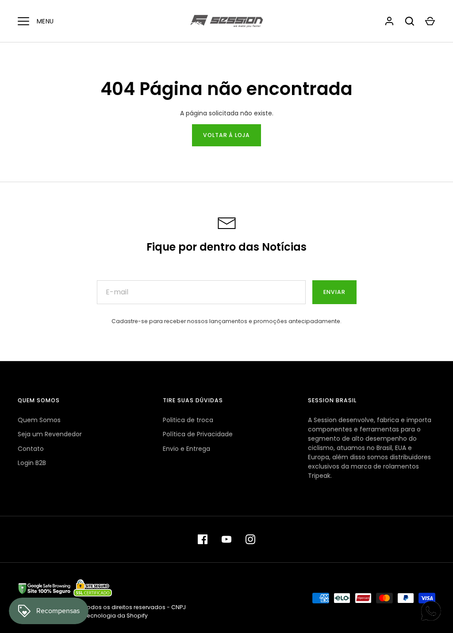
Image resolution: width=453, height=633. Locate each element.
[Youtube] (226, 539)
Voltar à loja (226, 135)
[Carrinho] (430, 21)
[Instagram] (250, 539)
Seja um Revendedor (50, 434)
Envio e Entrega (186, 448)
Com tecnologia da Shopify (108, 615)
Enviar (334, 292)
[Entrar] (389, 21)
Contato (31, 448)
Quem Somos (39, 420)
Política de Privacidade (198, 434)
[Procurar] (409, 21)
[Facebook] (202, 539)
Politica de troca (188, 420)
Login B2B (32, 462)
